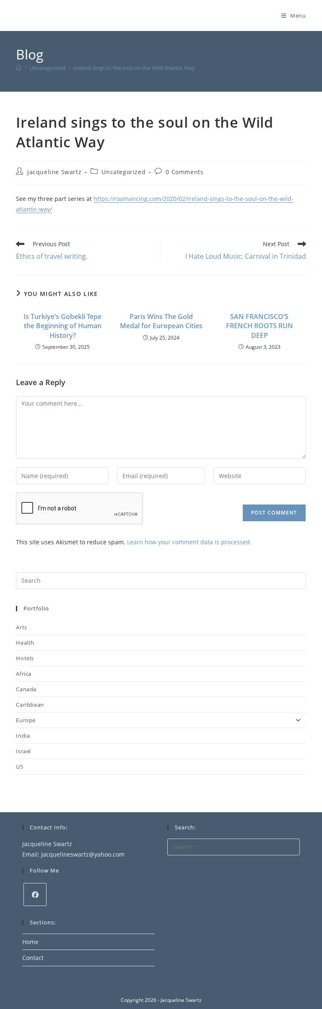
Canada (26, 689)
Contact (33, 958)
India (23, 735)
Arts (21, 627)
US (19, 766)
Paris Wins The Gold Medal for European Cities (161, 321)
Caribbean (30, 704)
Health (25, 642)
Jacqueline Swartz (54, 172)
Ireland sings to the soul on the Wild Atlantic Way (134, 68)
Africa (23, 673)
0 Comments (184, 172)
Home (30, 942)
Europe (26, 720)
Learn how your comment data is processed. (189, 542)
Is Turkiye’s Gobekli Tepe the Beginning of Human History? (62, 326)
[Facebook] (35, 894)
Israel (23, 751)
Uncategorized (123, 172)
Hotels (25, 658)
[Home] (18, 68)
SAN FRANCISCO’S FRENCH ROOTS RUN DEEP (259, 326)
